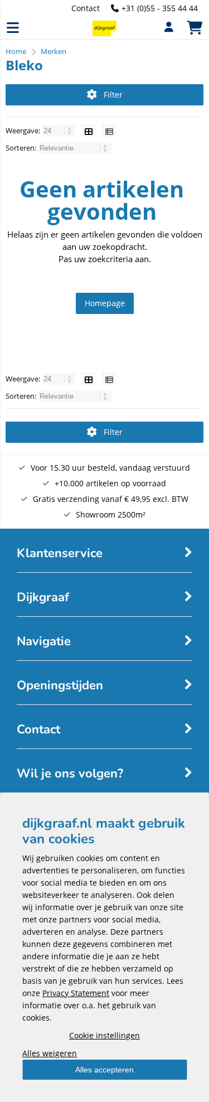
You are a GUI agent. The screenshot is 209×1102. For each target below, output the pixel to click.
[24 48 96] (59, 130)
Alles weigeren (49, 1053)
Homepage (105, 303)
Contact (85, 8)
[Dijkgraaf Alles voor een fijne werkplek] (104, 33)
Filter (113, 94)
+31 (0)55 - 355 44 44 (159, 8)
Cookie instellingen (104, 1035)
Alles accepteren (104, 1069)
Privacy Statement (75, 993)
